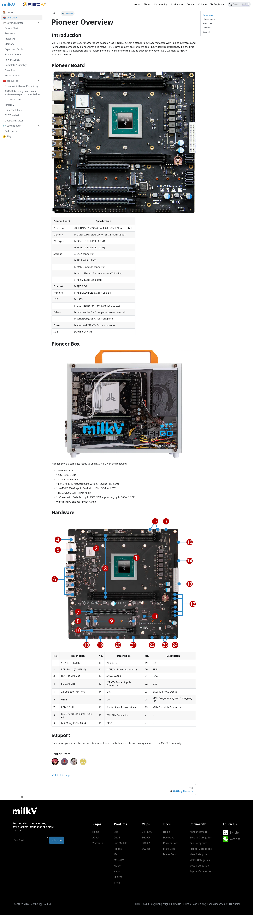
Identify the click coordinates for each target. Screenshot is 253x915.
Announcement (198, 831)
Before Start (11, 28)
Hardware (207, 27)
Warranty (97, 843)
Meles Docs (170, 854)
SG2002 (146, 843)
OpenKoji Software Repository (21, 86)
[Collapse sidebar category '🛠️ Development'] (39, 126)
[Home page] (54, 13)
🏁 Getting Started (13, 22)
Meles (117, 865)
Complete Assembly (16, 65)
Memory (9, 44)
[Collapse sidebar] (22, 797)
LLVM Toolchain (13, 110)
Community (160, 4)
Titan (117, 882)
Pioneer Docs (170, 843)
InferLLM (10, 104)
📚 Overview (10, 17)
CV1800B (147, 831)
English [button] (218, 4)
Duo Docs (168, 837)
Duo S (117, 837)
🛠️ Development (12, 125)
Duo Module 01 (122, 843)
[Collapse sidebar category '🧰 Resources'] (39, 80)
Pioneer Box (208, 23)
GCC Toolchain (13, 99)
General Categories (201, 837)
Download (10, 70)
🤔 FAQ (7, 136)
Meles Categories (200, 860)
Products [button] (175, 4)
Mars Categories (199, 854)
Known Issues (12, 75)
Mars (117, 854)
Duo (116, 831)
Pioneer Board (209, 19)
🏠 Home (8, 12)
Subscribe (56, 840)
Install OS (10, 38)
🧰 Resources (10, 80)
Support (206, 32)
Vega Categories (199, 865)
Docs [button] (189, 4)
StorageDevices (13, 54)
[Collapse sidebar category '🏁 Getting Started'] (39, 22)
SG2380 (146, 848)
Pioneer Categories (201, 848)
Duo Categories (198, 843)
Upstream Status (14, 120)
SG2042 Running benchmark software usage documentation (22, 93)
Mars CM (119, 860)
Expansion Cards (14, 49)
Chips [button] (201, 4)
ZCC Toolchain (12, 115)
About (147, 4)
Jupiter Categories (200, 871)
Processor (10, 33)
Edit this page (62, 775)
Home (137, 4)
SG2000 (146, 837)
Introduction (208, 15)
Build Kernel (11, 131)
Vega (117, 871)
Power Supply (12, 59)
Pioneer (118, 848)
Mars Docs (169, 848)
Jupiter (118, 877)
